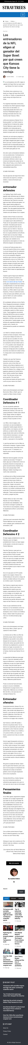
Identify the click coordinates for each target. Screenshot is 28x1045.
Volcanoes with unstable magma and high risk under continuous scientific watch (8, 914)
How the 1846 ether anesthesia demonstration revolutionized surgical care (13, 1017)
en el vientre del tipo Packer (14, 281)
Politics (5, 31)
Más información (14, 863)
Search (5, 888)
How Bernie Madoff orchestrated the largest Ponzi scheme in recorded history (19, 938)
